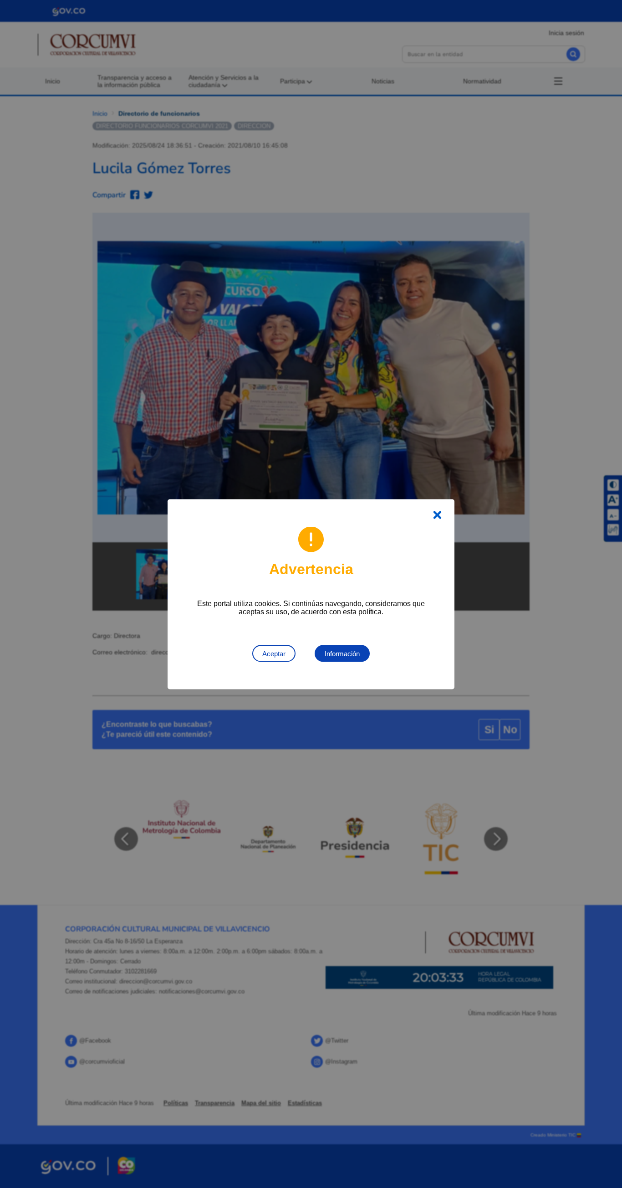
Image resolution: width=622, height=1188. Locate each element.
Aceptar (274, 653)
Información (342, 653)
